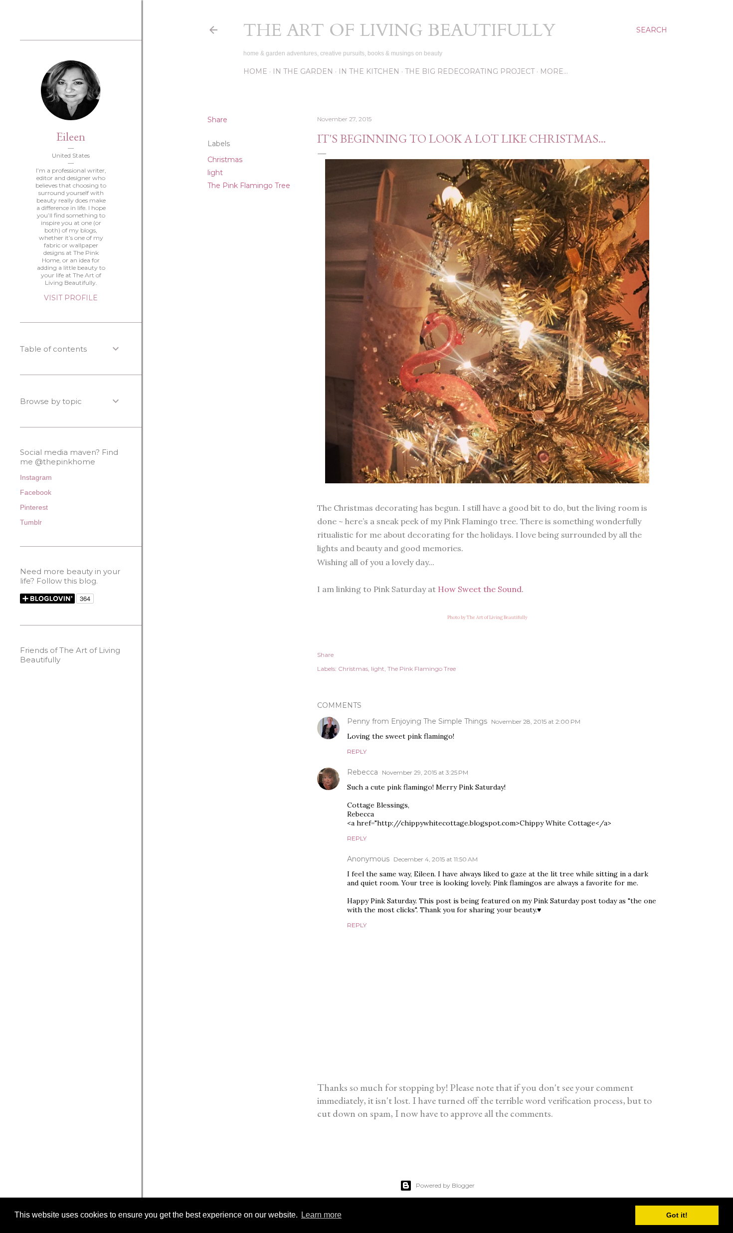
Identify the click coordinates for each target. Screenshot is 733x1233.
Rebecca (362, 772)
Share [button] (217, 119)
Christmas (224, 159)
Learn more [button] (321, 1215)
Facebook (35, 492)
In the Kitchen (369, 71)
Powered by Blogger (445, 1185)
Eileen (70, 136)
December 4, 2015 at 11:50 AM (435, 859)
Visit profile (71, 297)
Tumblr (31, 522)
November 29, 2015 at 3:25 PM (425, 772)
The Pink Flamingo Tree (248, 185)
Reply (356, 751)
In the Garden (303, 71)
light (215, 172)
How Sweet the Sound (480, 589)
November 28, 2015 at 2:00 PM (535, 721)
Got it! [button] (677, 1215)
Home (255, 71)
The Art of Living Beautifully (399, 30)
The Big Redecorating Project (470, 71)
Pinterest (34, 507)
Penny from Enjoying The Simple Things (417, 721)
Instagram (36, 477)
